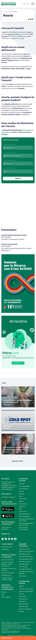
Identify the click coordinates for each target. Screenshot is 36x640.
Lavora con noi (23, 511)
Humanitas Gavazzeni (25, 561)
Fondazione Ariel (6, 575)
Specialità (21, 493)
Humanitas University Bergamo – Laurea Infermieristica (7, 564)
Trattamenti (22, 506)
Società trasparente (24, 514)
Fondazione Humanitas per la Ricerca (9, 569)
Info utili (21, 491)
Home (4, 11)
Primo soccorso (23, 599)
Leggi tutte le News (17, 461)
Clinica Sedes (23, 576)
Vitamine (21, 611)
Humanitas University (7, 559)
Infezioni (21, 594)
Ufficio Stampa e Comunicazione (23, 528)
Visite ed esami (23, 504)
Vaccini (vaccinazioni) (25, 609)
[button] (32, 4)
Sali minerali (22, 601)
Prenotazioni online (6, 547)
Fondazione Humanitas (7, 572)
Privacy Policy (11, 635)
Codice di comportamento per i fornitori (26, 519)
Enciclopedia (10, 11)
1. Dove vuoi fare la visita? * (10, 144)
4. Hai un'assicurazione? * (9, 168)
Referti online (5, 549)
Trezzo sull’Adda (6, 597)
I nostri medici (23, 498)
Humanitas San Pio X (25, 554)
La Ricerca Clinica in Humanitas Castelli (7, 578)
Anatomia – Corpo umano (26, 589)
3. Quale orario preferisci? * (10, 160)
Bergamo (4, 592)
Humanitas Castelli (24, 549)
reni (16, 60)
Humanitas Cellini (24, 564)
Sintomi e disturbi (24, 604)
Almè (2, 594)
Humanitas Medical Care (26, 556)
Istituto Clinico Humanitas (26, 551)
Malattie (21, 501)
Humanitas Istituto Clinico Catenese (26, 572)
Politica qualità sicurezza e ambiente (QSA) (26, 524)
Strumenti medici (23, 606)
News (20, 509)
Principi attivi (22, 596)
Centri (20, 496)
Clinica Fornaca (23, 566)
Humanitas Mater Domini (26, 559)
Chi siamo (21, 483)
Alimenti (21, 586)
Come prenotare (23, 488)
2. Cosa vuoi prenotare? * (9, 152)
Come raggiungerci (24, 486)
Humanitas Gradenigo (25, 569)
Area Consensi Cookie (28, 635)
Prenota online (6, 638)
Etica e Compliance (24, 516)
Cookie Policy (19, 635)
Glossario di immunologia (26, 591)
